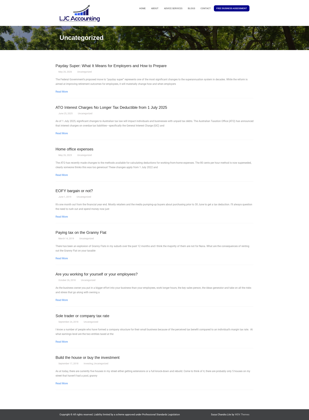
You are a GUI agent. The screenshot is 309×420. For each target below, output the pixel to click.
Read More (62, 91)
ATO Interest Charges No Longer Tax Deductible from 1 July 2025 (111, 107)
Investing (88, 363)
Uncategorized (84, 71)
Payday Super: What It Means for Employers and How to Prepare (111, 66)
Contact (206, 8)
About (155, 8)
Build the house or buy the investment (88, 357)
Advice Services (173, 8)
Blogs (191, 8)
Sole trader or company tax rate (82, 316)
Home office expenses (74, 149)
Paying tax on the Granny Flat (81, 232)
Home (142, 8)
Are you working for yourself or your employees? (97, 274)
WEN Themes (242, 414)
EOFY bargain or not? (74, 191)
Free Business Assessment (231, 8)
